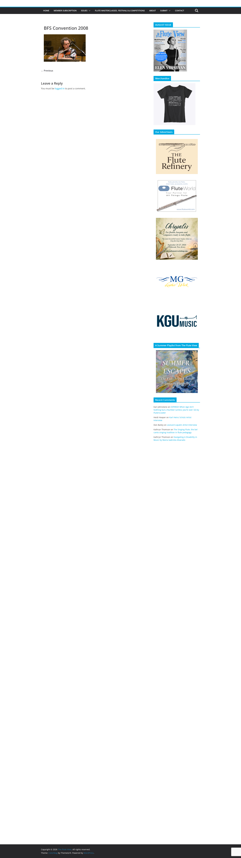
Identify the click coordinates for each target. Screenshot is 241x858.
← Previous (47, 70)
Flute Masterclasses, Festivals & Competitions (120, 10)
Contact (179, 10)
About (152, 10)
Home (46, 10)
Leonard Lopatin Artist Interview (182, 425)
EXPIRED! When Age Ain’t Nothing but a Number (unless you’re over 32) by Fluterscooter (176, 410)
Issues (84, 10)
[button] (89, 11)
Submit (164, 10)
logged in (59, 88)
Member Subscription (65, 10)
